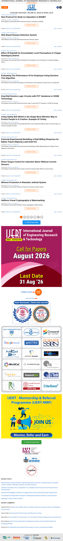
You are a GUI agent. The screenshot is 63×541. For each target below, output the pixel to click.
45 (38, 217)
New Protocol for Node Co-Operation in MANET (23, 17)
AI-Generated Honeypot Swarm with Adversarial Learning (25, 513)
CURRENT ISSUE (27, 292)
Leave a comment (58, 28)
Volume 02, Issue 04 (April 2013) (9, 14)
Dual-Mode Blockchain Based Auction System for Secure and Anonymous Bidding (30, 527)
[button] (4, 7)
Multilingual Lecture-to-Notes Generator (12, 498)
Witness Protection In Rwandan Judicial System (23, 182)
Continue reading (31, 25)
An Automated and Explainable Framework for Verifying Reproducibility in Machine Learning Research (29, 495)
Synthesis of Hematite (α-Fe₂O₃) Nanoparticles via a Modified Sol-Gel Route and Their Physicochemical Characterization (29, 488)
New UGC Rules (30, 298)
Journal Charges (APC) (32, 442)
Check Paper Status (32, 222)
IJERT (17, 58)
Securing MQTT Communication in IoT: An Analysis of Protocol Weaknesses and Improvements (35, 517)
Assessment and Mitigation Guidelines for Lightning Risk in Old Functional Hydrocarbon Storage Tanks (29, 492)
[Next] (41, 217)
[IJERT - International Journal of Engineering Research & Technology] (31, 7)
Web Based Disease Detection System (19, 35)
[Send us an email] (60, 7)
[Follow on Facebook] (57, 7)
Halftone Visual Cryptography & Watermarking (23, 200)
